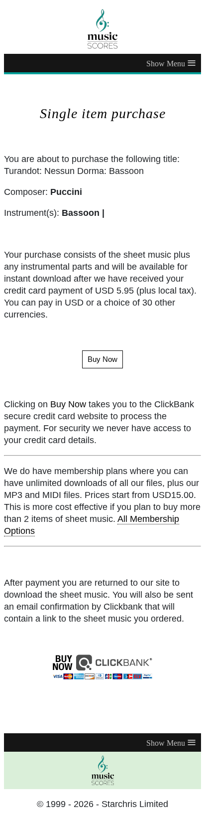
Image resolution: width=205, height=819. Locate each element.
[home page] (102, 29)
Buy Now (68, 404)
